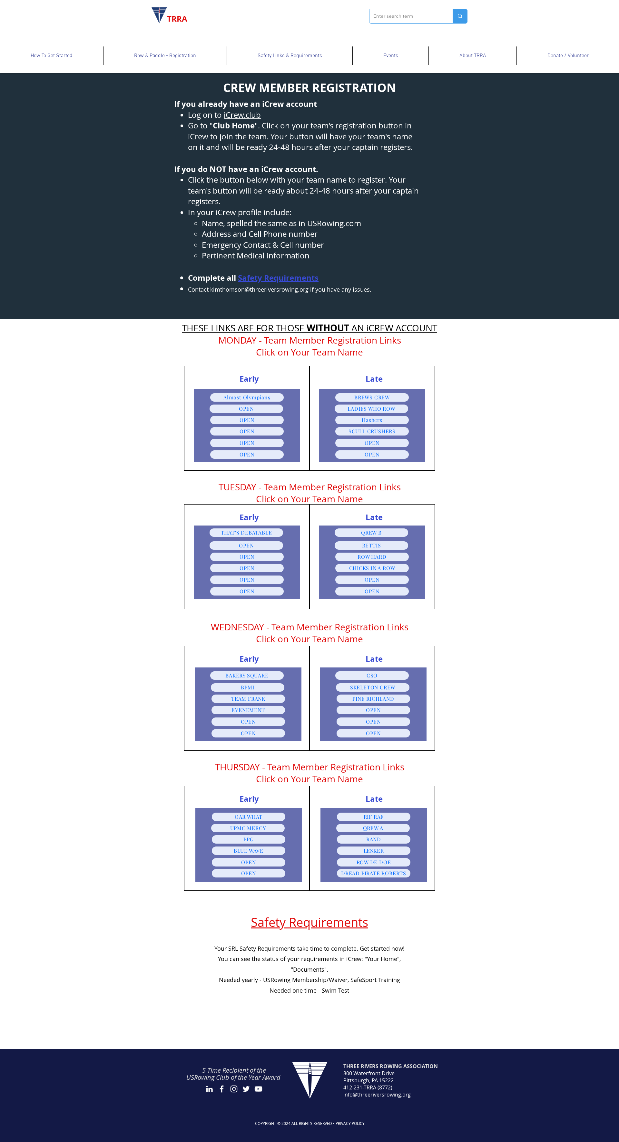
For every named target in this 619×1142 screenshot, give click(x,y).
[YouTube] (258, 1089)
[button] (51, 55)
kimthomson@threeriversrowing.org (259, 289)
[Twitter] (246, 1089)
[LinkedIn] (209, 1089)
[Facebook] (221, 1089)
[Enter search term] (460, 16)
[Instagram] (234, 1089)
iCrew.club (242, 115)
